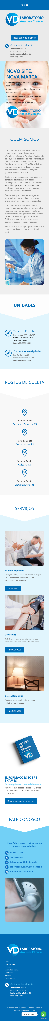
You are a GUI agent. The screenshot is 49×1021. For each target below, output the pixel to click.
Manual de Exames (12, 970)
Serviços (8, 975)
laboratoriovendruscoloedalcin (26, 866)
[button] (23, 5)
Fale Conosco (14, 649)
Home (7, 962)
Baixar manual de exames (21, 801)
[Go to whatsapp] (43, 1014)
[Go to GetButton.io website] (43, 1018)
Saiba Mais (13, 588)
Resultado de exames (24, 37)
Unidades (8, 967)
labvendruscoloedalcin (22, 871)
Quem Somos (10, 964)
